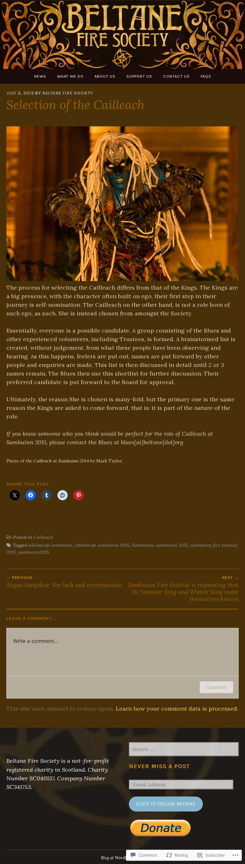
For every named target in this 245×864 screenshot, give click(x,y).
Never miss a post (159, 766)
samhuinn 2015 (172, 545)
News (40, 76)
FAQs (206, 76)
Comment (216, 687)
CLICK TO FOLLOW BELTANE (166, 804)
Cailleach (43, 537)
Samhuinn (143, 545)
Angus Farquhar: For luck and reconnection (64, 582)
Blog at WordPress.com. (122, 857)
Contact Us (176, 76)
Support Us (139, 76)
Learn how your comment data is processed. (177, 708)
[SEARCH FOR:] (184, 750)
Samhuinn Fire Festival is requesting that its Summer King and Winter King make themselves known (183, 589)
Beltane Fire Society (67, 93)
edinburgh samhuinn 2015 (102, 545)
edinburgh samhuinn (50, 545)
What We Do (70, 76)
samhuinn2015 (33, 552)
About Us (104, 76)
